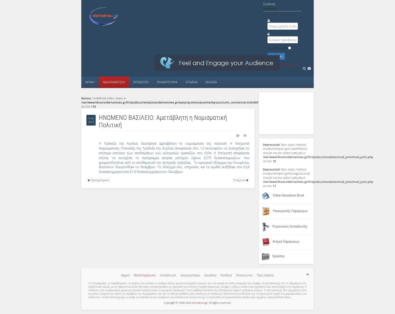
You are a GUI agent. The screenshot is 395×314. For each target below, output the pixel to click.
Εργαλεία (192, 82)
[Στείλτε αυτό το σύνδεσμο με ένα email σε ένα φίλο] (244, 135)
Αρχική (90, 82)
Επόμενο (239, 180)
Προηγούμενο (99, 180)
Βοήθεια (211, 82)
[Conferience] (217, 63)
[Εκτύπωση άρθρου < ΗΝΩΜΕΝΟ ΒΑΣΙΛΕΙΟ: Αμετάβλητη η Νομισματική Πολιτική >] (238, 135)
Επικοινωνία (244, 275)
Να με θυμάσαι (277, 48)
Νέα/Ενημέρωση (114, 82)
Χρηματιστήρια (167, 82)
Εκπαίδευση (141, 82)
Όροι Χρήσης (265, 275)
